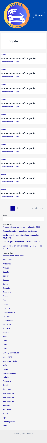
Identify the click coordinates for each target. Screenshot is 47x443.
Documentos (8, 320)
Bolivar (6, 276)
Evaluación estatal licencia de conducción (20, 231)
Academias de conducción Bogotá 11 (18, 58)
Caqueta (6, 288)
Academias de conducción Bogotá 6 (18, 133)
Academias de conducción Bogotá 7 (18, 118)
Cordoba (6, 308)
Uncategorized (9, 422)
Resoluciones (8, 393)
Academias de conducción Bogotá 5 (18, 148)
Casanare (7, 292)
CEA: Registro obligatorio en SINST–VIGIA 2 (21, 242)
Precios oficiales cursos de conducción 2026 (21, 227)
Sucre (5, 413)
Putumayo (7, 381)
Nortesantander (9, 373)
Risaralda (6, 405)
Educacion (7, 324)
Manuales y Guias (10, 361)
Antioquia (7, 264)
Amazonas (7, 260)
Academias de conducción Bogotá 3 (18, 178)
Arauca (6, 268)
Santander (7, 409)
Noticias (6, 377)
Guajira (6, 332)
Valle (5, 426)
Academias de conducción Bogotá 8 (18, 103)
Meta (5, 365)
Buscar (5, 215)
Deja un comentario (7, 61)
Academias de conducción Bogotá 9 (18, 88)
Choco (5, 304)
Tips (4, 417)
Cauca (5, 296)
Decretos (6, 316)
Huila (5, 336)
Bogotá (3, 54)
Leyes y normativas (11, 353)
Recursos (7, 389)
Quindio (6, 385)
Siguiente (37, 208)
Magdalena (7, 357)
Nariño (5, 369)
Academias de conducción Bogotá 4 (18, 163)
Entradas (6, 328)
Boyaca (6, 280)
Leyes (5, 341)
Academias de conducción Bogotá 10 (18, 73)
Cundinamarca (9, 312)
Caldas (5, 284)
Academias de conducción (13, 256)
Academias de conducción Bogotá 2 (18, 193)
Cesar (5, 300)
